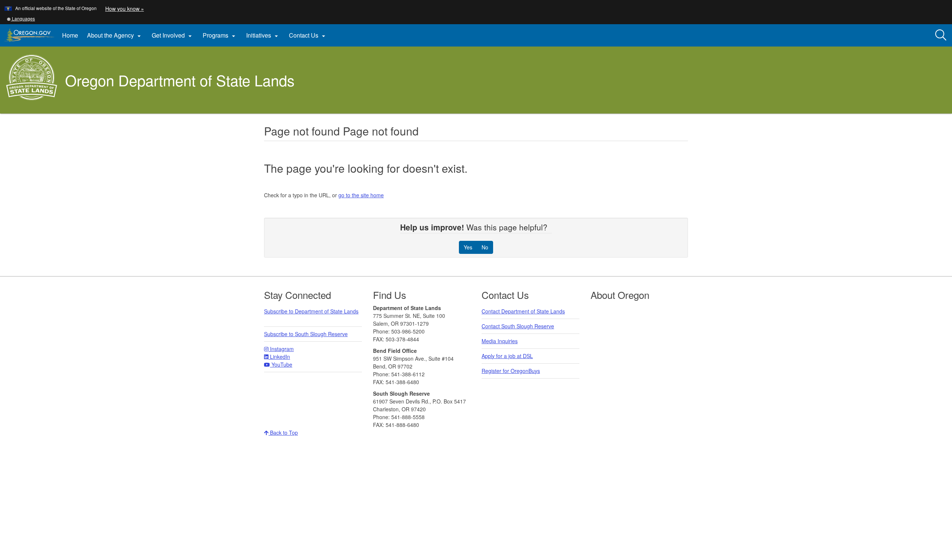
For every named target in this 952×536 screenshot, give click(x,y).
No (485, 247)
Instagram (281, 348)
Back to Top (283, 432)
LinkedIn (279, 356)
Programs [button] (220, 35)
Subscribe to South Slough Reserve (306, 334)
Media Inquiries (500, 341)
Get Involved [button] (173, 35)
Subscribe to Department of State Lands (311, 311)
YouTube (281, 364)
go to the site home (361, 195)
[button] (21, 18)
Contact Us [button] (308, 35)
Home (70, 35)
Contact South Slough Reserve (518, 326)
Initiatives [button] (263, 35)
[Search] (941, 35)
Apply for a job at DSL (507, 356)
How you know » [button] (124, 8)
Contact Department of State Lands (523, 311)
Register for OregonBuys (511, 370)
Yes (468, 247)
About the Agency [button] (115, 35)
